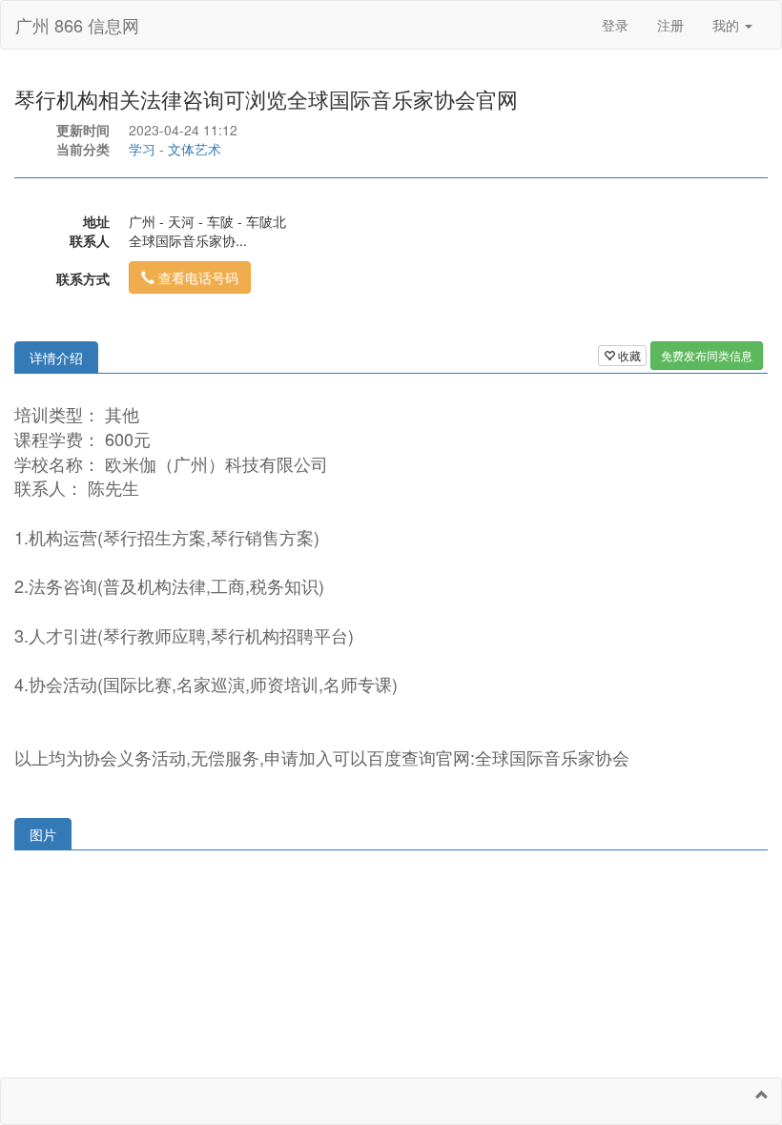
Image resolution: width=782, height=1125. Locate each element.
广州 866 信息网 (77, 24)
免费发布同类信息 (706, 355)
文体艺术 (194, 148)
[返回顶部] (762, 1094)
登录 (615, 24)
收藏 (628, 355)
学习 (142, 148)
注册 (670, 24)
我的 (727, 24)
